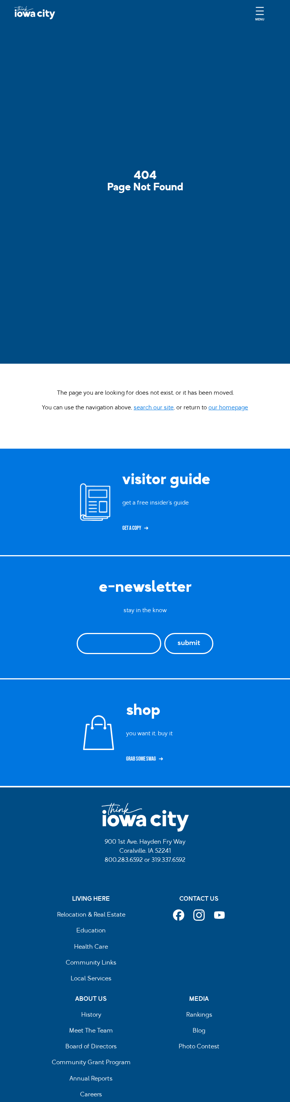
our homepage (228, 408)
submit (188, 643)
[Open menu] (260, 12)
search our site (154, 408)
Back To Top (280, 398)
